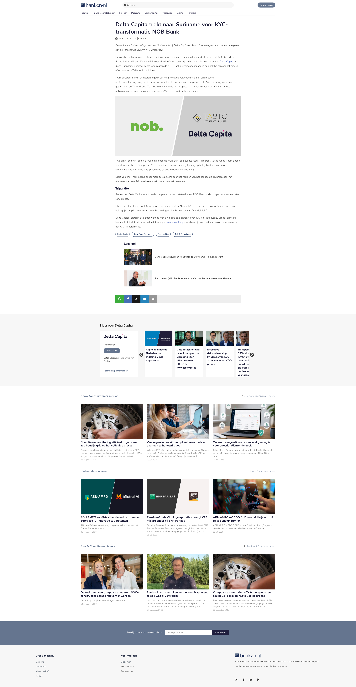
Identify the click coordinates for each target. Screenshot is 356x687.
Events (179, 12)
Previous (140, 354)
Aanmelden (220, 632)
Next (251, 354)
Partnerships (163, 234)
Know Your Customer (143, 234)
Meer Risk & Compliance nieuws (260, 546)
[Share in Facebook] (128, 299)
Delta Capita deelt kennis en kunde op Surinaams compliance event (189, 256)
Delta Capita (226, 61)
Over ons (40, 661)
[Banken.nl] (87, 3)
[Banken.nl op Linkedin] (251, 679)
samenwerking (175, 222)
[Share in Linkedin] (144, 299)
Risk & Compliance (183, 234)
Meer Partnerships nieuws (263, 471)
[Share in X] (136, 299)
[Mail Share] (153, 299)
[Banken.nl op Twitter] (236, 679)
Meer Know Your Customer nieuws (259, 396)
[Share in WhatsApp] (119, 299)
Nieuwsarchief (42, 671)
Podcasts (135, 12)
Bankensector (151, 12)
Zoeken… (131, 5)
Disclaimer (126, 661)
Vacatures (167, 12)
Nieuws (84, 12)
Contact (39, 676)
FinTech (123, 12)
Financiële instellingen (103, 12)
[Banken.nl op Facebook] (243, 679)
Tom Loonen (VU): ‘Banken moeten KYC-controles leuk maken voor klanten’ (193, 278)
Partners (191, 12)
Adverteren (41, 666)
